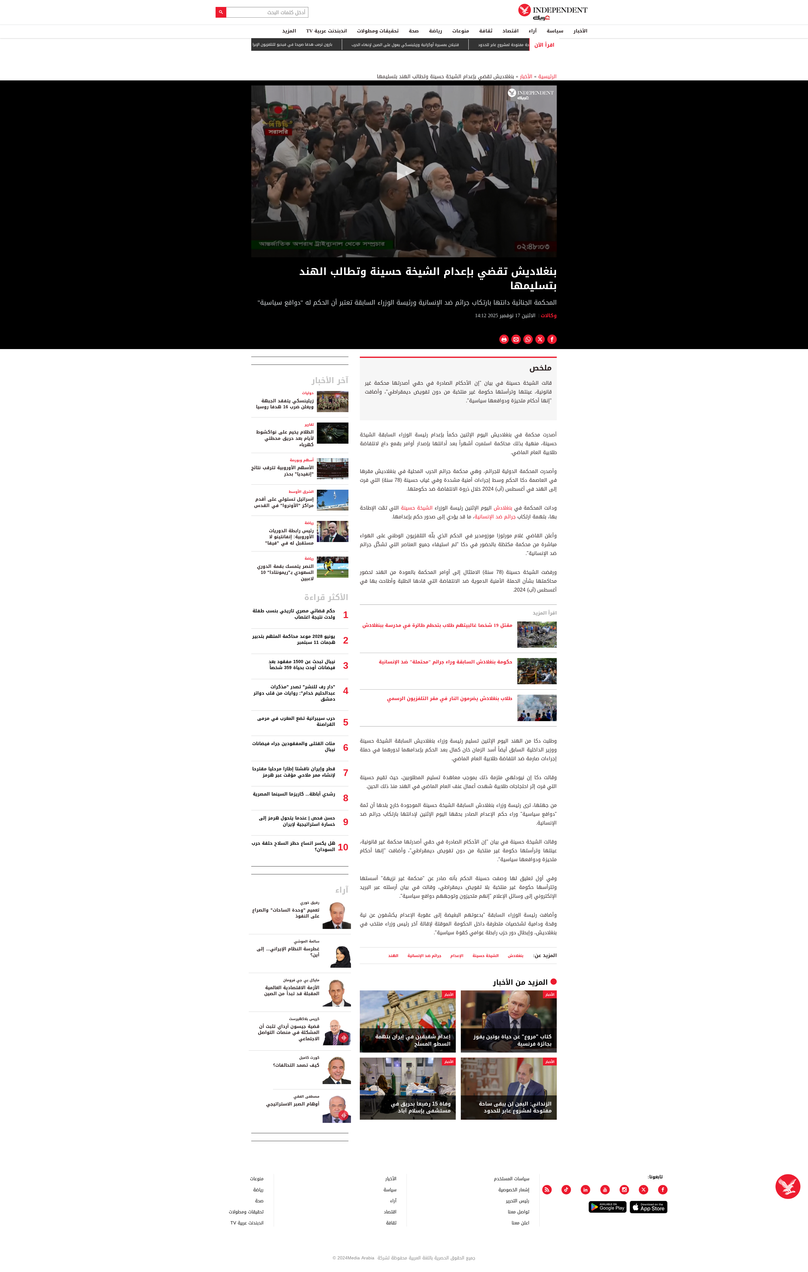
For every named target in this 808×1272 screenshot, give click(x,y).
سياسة (555, 30)
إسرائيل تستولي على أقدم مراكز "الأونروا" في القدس (284, 502)
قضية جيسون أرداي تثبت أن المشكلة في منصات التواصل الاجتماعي (288, 1032)
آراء (533, 30)
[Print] (504, 339)
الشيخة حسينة (417, 508)
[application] (404, 171)
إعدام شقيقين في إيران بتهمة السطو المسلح (413, 1040)
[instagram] (624, 1189)
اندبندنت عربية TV (326, 30)
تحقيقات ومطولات (378, 30)
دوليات (308, 393)
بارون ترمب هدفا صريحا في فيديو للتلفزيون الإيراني (329, 44)
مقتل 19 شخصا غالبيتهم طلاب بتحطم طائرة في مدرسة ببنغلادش (437, 625)
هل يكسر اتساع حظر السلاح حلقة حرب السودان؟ (293, 846)
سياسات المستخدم (511, 1178)
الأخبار (580, 30)
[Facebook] (663, 1189)
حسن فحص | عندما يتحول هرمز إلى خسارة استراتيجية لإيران (297, 821)
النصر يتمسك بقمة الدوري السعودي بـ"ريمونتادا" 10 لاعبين (285, 572)
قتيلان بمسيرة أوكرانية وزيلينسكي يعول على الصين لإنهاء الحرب (445, 44)
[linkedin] (585, 1189)
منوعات (460, 30)
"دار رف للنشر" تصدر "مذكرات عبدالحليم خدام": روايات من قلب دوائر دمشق (294, 693)
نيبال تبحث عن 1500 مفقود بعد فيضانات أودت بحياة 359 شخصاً (302, 664)
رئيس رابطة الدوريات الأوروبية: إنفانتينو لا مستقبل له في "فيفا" (289, 537)
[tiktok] (566, 1189)
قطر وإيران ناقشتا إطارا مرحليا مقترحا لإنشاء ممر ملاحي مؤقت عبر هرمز (293, 772)
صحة (414, 30)
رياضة (435, 30)
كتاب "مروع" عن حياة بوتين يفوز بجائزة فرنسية (512, 1040)
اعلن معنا (520, 1223)
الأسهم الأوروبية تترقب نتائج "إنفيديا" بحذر (282, 471)
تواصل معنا (518, 1212)
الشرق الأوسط (301, 491)
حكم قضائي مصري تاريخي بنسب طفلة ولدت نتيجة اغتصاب (293, 614)
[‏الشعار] (531, 94)
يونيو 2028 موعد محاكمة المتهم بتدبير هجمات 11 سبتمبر (293, 639)
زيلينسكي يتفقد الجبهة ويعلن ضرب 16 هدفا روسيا (285, 404)
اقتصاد (510, 30)
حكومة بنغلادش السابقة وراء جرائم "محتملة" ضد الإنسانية (445, 662)
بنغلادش (503, 508)
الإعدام (456, 956)
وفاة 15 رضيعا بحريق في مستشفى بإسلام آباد (421, 1107)
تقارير (309, 424)
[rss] (547, 1189)
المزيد (289, 30)
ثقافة (485, 30)
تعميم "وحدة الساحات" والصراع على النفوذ (285, 913)
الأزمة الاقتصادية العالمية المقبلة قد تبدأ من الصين (291, 990)
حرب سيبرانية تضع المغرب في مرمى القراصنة (296, 721)
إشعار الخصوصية (513, 1189)
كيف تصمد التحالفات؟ (296, 1065)
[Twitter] (643, 1189)
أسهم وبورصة (302, 460)
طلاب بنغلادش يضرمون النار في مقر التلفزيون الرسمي (449, 699)
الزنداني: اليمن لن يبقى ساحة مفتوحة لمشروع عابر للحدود (515, 1107)
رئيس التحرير (517, 1201)
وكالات (549, 315)
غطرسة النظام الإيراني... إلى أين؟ (288, 952)
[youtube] (605, 1189)
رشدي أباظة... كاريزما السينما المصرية (294, 794)
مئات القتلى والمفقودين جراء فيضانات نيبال (293, 746)
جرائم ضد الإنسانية (495, 517)
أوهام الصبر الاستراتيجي (292, 1104)
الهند (393, 956)
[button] (404, 171)
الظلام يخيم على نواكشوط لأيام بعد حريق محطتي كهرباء (285, 438)
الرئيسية (547, 76)
